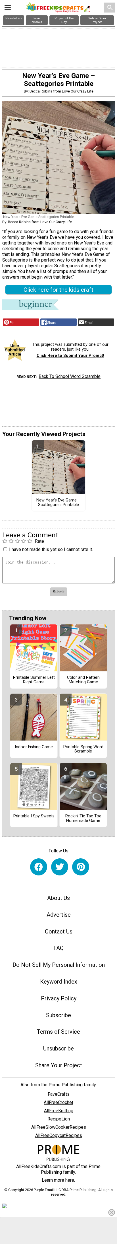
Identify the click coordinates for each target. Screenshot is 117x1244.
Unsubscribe (58, 1048)
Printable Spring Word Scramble (83, 749)
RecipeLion (58, 1119)
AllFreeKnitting (58, 1110)
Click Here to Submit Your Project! (70, 355)
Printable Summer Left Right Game (34, 679)
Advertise (59, 914)
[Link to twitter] (59, 866)
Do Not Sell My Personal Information (58, 964)
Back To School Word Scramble (70, 376)
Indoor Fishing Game (34, 747)
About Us (58, 898)
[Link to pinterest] (80, 866)
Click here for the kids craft (58, 289)
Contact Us (58, 931)
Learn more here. (58, 1180)
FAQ (58, 948)
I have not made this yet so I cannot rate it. (51, 549)
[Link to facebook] (38, 866)
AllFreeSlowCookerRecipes (58, 1127)
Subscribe (58, 1015)
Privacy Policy (58, 998)
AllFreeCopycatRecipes (58, 1135)
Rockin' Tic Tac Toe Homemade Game (83, 818)
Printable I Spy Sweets (34, 816)
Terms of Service (58, 1031)
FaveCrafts (59, 1094)
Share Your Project (58, 1065)
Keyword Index (58, 981)
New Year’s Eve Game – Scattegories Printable (58, 502)
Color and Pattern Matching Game (83, 679)
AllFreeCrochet (58, 1102)
